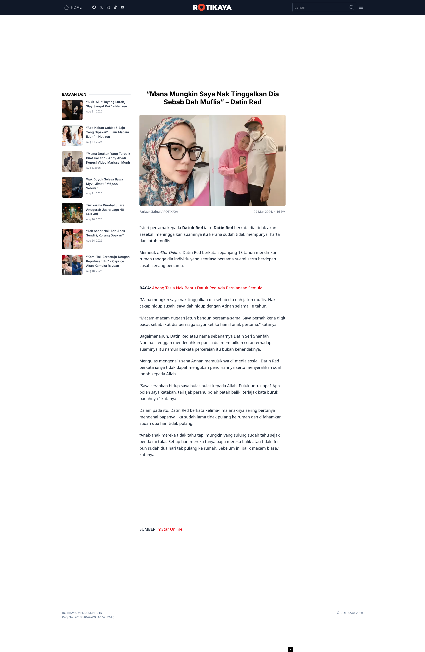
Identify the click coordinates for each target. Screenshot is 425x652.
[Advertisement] (212, 48)
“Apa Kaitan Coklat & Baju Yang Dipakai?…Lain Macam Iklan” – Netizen (107, 132)
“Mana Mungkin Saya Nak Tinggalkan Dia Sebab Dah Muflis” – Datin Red (212, 98)
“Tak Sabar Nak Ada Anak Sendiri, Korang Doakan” (105, 233)
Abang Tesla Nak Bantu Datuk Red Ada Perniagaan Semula (207, 287)
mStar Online (170, 529)
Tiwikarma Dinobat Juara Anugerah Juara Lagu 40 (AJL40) (105, 209)
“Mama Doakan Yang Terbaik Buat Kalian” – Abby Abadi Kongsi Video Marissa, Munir (108, 157)
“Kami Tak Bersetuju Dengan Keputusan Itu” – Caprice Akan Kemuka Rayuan (108, 261)
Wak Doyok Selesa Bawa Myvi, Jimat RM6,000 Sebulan (104, 183)
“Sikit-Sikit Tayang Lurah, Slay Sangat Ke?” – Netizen (107, 104)
